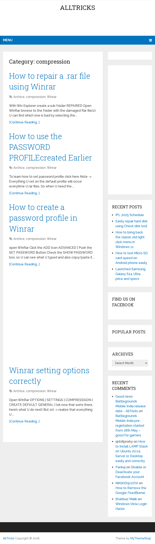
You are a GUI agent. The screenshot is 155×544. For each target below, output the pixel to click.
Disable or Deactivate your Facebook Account (130, 472)
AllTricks (77, 7)
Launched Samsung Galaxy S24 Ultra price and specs (130, 274)
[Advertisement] (77, 25)
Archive (19, 97)
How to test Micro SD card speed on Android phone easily (131, 258)
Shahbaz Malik (126, 499)
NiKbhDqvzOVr (126, 483)
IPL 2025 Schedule (129, 215)
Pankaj (120, 467)
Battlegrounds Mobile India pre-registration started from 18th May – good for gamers (129, 425)
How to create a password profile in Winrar (43, 217)
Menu (8, 40)
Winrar (52, 97)
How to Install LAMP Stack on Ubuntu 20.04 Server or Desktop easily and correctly (131, 451)
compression (36, 97)
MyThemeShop (140, 538)
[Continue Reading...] (24, 122)
